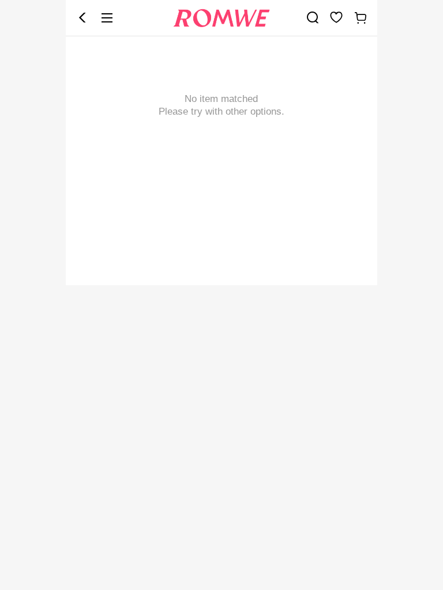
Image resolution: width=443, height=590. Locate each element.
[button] (82, 18)
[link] (313, 17)
